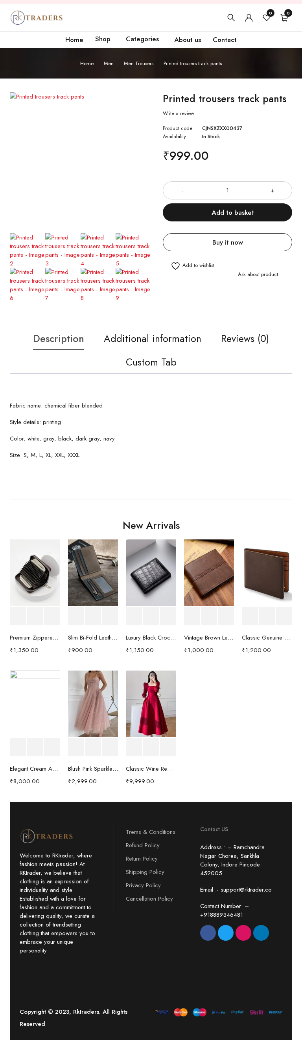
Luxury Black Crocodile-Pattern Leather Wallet (151, 637)
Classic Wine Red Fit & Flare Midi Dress (151, 768)
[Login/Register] (249, 17)
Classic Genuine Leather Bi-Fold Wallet (267, 637)
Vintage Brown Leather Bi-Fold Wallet (209, 637)
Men (109, 63)
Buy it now (227, 242)
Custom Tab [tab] (151, 362)
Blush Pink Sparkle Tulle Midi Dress (93, 768)
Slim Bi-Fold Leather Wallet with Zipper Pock (93, 637)
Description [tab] (58, 338)
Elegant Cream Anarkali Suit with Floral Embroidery (35, 768)
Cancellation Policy (149, 898)
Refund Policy (143, 845)
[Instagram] (243, 933)
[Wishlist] (188, 266)
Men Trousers (138, 63)
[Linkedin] (261, 933)
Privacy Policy (143, 885)
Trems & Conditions (150, 832)
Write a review (178, 113)
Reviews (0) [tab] (245, 338)
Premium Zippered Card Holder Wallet (35, 637)
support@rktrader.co (246, 889)
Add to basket (233, 212)
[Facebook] (208, 933)
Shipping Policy (145, 872)
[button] (18, 616)
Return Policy (142, 858)
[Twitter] (226, 933)
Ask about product (258, 274)
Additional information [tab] (152, 338)
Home (87, 63)
